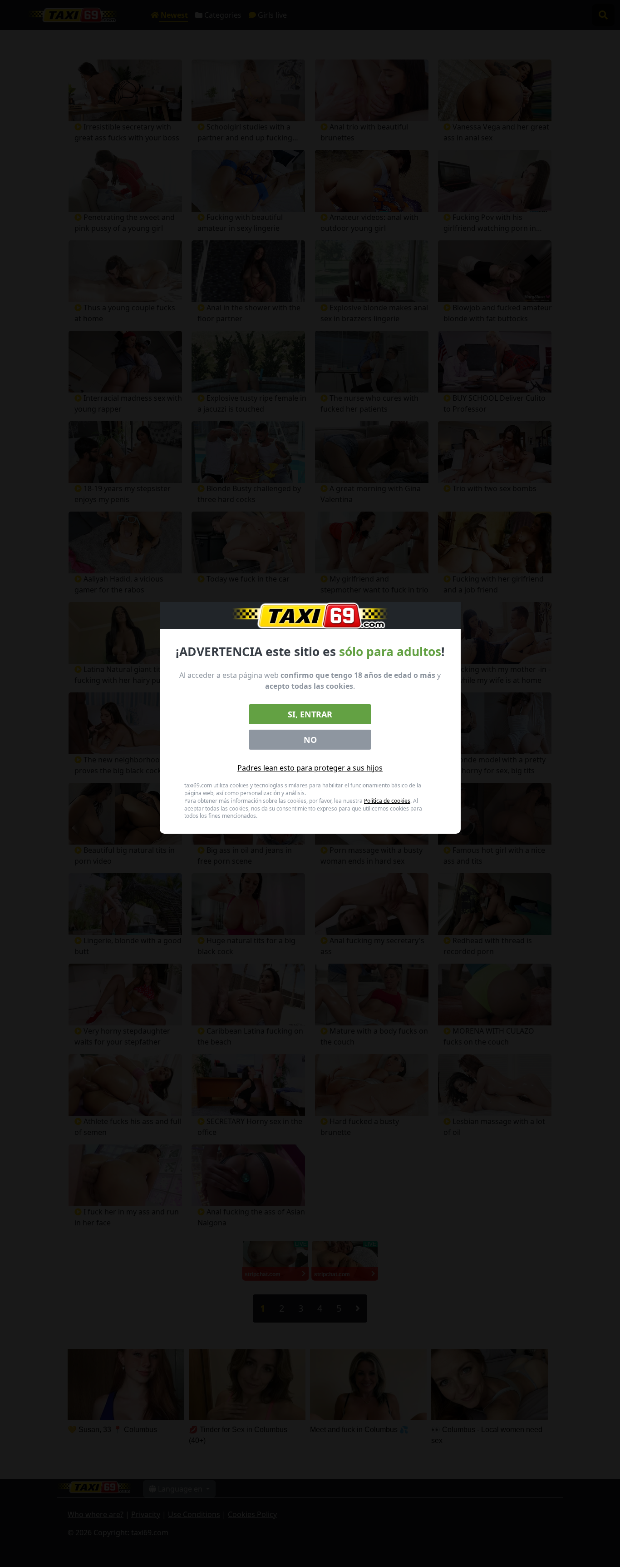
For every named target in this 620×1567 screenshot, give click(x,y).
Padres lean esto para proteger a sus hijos (310, 768)
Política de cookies (387, 801)
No (310, 739)
